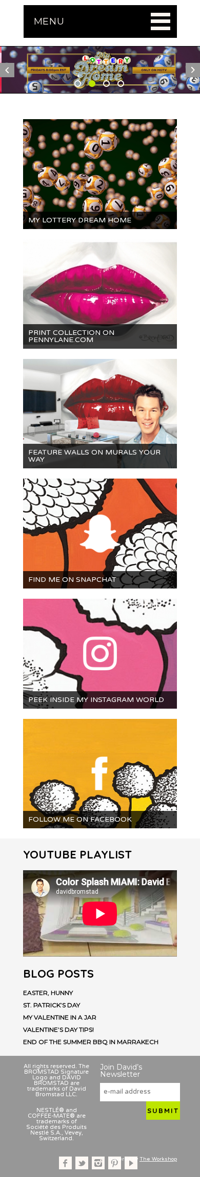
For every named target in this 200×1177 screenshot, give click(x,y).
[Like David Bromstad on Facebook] (65, 1163)
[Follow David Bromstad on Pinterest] (114, 1163)
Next (193, 70)
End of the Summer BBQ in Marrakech (90, 1042)
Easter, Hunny (48, 993)
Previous (7, 70)
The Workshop (158, 1159)
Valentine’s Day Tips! (58, 1029)
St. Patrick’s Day (51, 1005)
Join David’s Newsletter (121, 1070)
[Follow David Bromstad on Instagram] (98, 1163)
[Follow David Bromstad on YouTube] (131, 1163)
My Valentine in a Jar (59, 1017)
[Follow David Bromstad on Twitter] (81, 1163)
